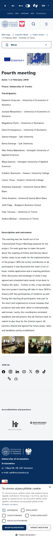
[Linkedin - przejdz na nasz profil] (17, 372)
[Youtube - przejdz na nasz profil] (24, 372)
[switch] (28, 5)
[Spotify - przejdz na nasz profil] (37, 372)
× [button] (50, 487)
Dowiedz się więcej (10, 504)
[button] (45, 5)
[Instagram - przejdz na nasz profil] (10, 372)
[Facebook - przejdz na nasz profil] (3, 372)
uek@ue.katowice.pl (19, 472)
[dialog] (26, 512)
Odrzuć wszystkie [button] (39, 527)
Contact (10, 13)
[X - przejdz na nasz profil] (30, 372)
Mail (17, 13)
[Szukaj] (33, 24)
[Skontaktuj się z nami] (9, 378)
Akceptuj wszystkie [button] (14, 527)
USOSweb (25, 13)
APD (32, 13)
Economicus (41, 13)
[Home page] (13, 24)
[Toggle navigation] (45, 24)
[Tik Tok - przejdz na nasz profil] (44, 372)
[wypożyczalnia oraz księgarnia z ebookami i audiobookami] (16, 378)
